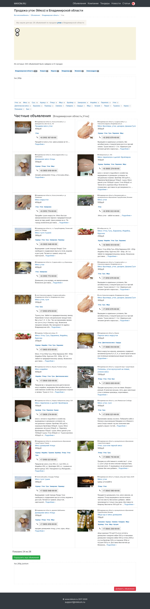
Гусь (35, 102)
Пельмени (19, 109)
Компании (93, 3)
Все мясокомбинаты (21, 15)
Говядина (70, 106)
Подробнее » (40, 144)
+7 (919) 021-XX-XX (111, 414)
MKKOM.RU (20, 3)
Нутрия (98, 106)
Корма (127, 106)
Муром (54, 71)
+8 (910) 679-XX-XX (111, 137)
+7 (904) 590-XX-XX (111, 491)
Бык (28, 109)
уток (59, 23)
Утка (18, 102)
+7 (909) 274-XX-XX (48, 414)
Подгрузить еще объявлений (26, 557)
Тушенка (117, 106)
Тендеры (105, 3)
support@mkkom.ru (75, 602)
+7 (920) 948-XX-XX (48, 491)
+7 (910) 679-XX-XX (111, 278)
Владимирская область (50, 15)
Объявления (79, 3)
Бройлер (71, 102)
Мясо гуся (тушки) (43, 233)
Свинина (60, 106)
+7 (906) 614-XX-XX (111, 347)
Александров (92, 71)
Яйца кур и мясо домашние (110, 514)
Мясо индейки (41, 369)
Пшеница (48, 106)
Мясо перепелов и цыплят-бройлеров (114, 157)
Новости (116, 3)
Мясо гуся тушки (42, 479)
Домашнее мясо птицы (45, 159)
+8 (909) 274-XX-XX (111, 168)
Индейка (94, 102)
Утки (115, 102)
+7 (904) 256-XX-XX (111, 529)
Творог (107, 106)
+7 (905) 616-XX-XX (48, 524)
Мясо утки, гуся (42, 299)
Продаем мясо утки (43, 126)
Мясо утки (102, 200)
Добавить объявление (125, 589)
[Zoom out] (17, 34)
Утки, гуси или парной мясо (110, 445)
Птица (53, 102)
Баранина (37, 106)
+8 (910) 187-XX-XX (48, 137)
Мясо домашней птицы (45, 445)
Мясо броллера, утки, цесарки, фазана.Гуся (117, 126)
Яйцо (62, 102)
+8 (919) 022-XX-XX (111, 211)
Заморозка (83, 102)
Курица (44, 102)
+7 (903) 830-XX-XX (111, 383)
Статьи (126, 3)
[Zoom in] (17, 30)
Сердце (80, 106)
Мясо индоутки (42, 200)
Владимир (66, 71)
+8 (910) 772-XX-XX (48, 276)
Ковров (44, 71)
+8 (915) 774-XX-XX (48, 211)
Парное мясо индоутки (108, 335)
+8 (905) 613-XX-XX (111, 245)
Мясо (26, 102)
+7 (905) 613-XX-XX (48, 349)
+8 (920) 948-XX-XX (48, 244)
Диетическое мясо (23, 106)
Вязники (79, 71)
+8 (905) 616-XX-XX (48, 170)
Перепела (105, 102)
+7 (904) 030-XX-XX (48, 380)
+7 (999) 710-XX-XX (111, 457)
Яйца (89, 106)
